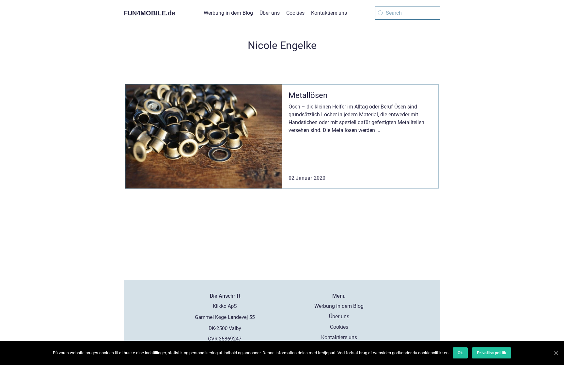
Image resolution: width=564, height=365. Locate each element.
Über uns (269, 13)
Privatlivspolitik (491, 352)
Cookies (295, 13)
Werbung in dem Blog (228, 13)
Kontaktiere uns (329, 13)
